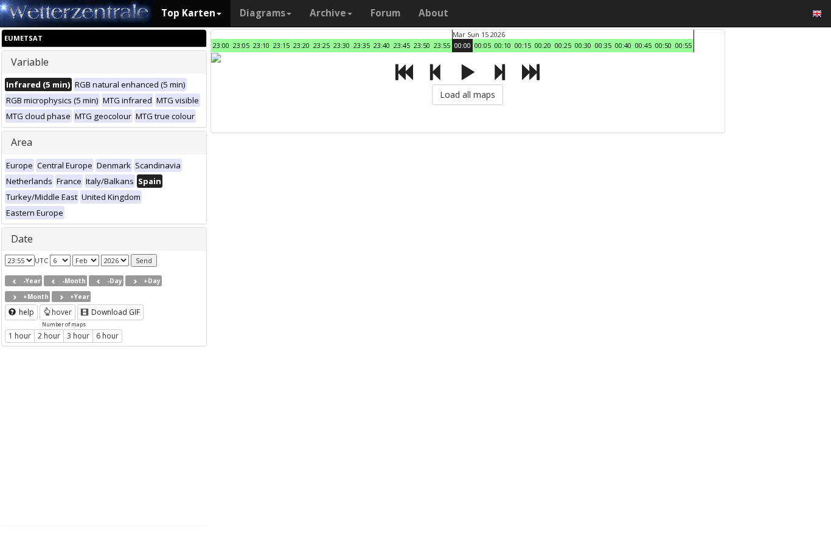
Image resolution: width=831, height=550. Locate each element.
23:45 (402, 45)
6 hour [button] (107, 336)
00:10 (503, 45)
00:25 (563, 45)
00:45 (643, 45)
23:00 (221, 45)
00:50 (663, 45)
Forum (385, 13)
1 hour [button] (20, 336)
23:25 (321, 45)
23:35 (361, 45)
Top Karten (188, 13)
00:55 (683, 45)
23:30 (341, 45)
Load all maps (467, 94)
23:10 (261, 45)
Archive (328, 13)
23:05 (241, 45)
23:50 (422, 45)
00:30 (583, 45)
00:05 (483, 45)
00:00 (462, 45)
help (25, 312)
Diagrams (262, 13)
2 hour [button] (49, 336)
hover (62, 312)
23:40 (382, 45)
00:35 (603, 45)
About (433, 13)
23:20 (301, 45)
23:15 (281, 45)
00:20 (543, 45)
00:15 (523, 45)
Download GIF (114, 312)
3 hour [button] (78, 336)
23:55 (442, 45)
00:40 (623, 45)
